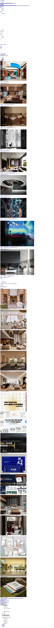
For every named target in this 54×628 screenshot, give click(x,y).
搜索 (1, 11)
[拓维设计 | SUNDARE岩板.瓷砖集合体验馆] (13, 103)
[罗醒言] (3, 281)
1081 (2, 31)
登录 (2, 13)
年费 (2, 9)
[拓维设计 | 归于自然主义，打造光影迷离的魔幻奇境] (13, 217)
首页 (2, 2)
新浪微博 (1, 55)
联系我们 (16, 598)
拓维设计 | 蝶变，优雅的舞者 (4, 150)
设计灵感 (1, 598)
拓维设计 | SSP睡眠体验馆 (4, 81)
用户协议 (7, 598)
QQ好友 (4, 55)
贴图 (2, 8)
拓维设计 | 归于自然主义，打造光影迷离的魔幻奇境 (8, 218)
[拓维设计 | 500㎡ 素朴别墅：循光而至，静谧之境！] (13, 171)
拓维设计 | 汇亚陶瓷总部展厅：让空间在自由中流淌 (8, 247)
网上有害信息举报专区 (3, 602)
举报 (2, 37)
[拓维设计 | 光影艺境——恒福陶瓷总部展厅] (17, 274)
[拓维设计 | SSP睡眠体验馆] (13, 80)
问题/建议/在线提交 (20, 598)
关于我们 (4, 598)
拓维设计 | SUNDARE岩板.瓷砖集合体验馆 (6, 104)
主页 (2, 57)
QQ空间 (7, 55)
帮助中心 (13, 598)
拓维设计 (5, 83)
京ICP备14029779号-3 (3, 599)
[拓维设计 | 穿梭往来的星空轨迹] (13, 194)
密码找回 (10, 598)
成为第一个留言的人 (3, 286)
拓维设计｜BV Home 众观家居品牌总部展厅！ (7, 127)
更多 (2, 10)
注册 (4, 13)
